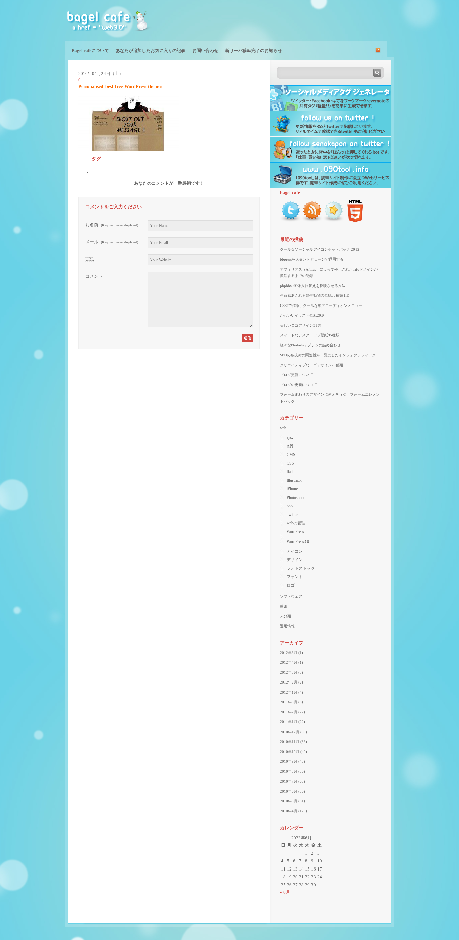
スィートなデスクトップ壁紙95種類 (309, 335)
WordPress (295, 531)
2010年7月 (288, 781)
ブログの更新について (298, 385)
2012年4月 (288, 662)
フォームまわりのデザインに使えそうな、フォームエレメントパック (330, 397)
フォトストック (301, 568)
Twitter (292, 514)
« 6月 (285, 892)
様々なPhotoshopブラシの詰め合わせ (310, 345)
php (290, 506)
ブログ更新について (296, 375)
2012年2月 (288, 682)
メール (111, 241)
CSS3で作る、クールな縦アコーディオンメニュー (321, 305)
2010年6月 (288, 791)
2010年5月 (288, 801)
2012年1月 (288, 692)
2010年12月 (289, 732)
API (290, 446)
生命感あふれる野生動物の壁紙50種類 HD (314, 295)
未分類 (285, 616)
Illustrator (294, 480)
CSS (290, 463)
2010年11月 (289, 742)
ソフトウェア (291, 596)
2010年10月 (289, 752)
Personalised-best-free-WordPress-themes (120, 86)
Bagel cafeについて (90, 50)
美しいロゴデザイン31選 (300, 325)
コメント (94, 276)
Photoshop (295, 497)
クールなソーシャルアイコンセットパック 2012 (319, 249)
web (283, 428)
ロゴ (291, 585)
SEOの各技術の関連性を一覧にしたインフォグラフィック (328, 355)
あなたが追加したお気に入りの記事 (150, 50)
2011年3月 (288, 702)
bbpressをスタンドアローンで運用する (311, 259)
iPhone (292, 488)
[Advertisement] (315, 20)
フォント (295, 576)
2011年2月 (288, 712)
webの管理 (296, 523)
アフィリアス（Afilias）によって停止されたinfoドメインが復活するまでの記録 (329, 272)
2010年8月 (288, 771)
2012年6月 (288, 653)
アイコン (295, 551)
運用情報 (287, 626)
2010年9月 (288, 761)
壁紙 (283, 606)
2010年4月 (288, 811)
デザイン (295, 559)
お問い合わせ (205, 50)
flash (290, 471)
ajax (290, 437)
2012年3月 (288, 672)
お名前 (111, 224)
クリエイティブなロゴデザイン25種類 (311, 365)
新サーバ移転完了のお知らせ (253, 50)
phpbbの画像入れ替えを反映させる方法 (312, 286)
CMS (291, 454)
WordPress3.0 (298, 541)
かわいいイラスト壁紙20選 (302, 315)
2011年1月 (288, 722)
